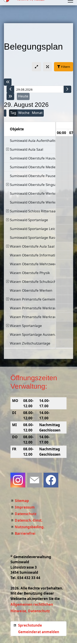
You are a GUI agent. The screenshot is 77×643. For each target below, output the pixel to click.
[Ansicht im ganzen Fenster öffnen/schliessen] (36, 66)
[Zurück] (10, 89)
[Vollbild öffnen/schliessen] (47, 66)
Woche (24, 112)
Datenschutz (25, 513)
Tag (13, 112)
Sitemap (22, 500)
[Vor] (67, 89)
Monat (37, 112)
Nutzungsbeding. (30, 527)
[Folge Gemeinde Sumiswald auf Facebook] (51, 480)
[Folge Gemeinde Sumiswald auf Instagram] (17, 480)
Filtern (65, 67)
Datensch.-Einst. (29, 520)
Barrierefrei (25, 533)
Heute (23, 96)
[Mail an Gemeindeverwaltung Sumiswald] (34, 480)
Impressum (25, 507)
